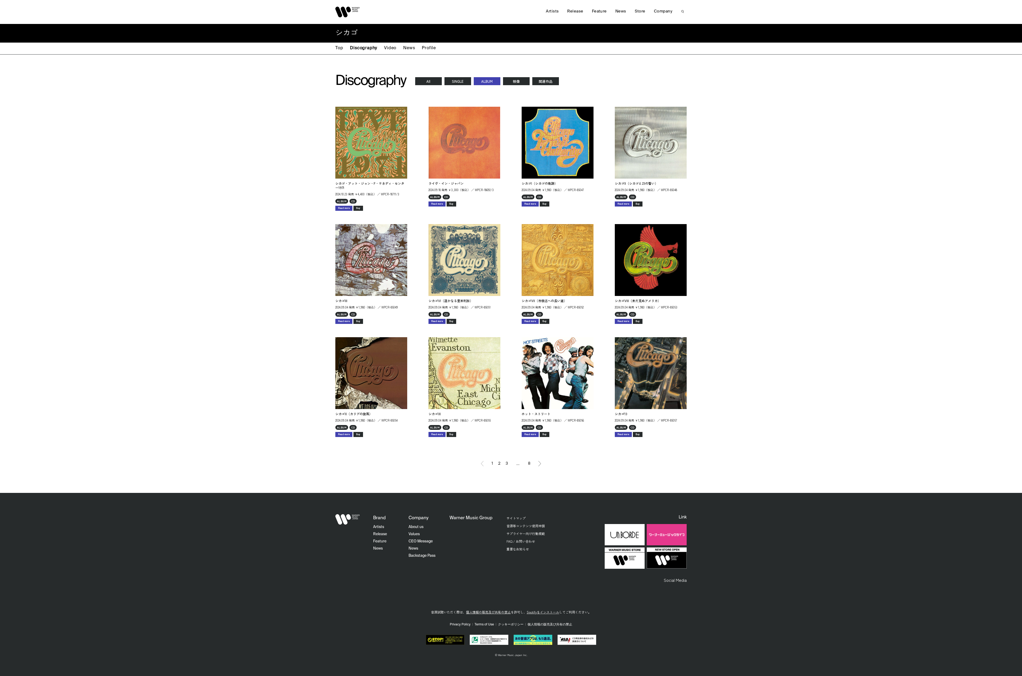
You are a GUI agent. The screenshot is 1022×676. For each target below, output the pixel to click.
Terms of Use (484, 624)
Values (414, 534)
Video (390, 48)
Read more (344, 208)
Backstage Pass (422, 556)
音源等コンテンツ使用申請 (525, 526)
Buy (358, 208)
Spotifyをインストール (543, 612)
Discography (363, 48)
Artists (552, 11)
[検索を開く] (683, 11)
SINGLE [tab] (457, 81)
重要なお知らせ (517, 549)
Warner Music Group (471, 518)
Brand (379, 518)
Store (640, 11)
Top (339, 48)
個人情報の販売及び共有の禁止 (488, 612)
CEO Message (421, 541)
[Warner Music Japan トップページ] (347, 12)
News (409, 48)
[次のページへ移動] (540, 463)
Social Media (675, 580)
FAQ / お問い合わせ (520, 541)
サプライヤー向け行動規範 (525, 533)
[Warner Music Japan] (347, 519)
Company (663, 11)
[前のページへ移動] (482, 463)
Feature (599, 11)
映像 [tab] (516, 81)
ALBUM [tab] (487, 81)
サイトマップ (516, 518)
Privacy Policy (460, 624)
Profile (429, 48)
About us (416, 527)
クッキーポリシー (511, 624)
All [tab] (428, 81)
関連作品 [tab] (546, 81)
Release (575, 11)
